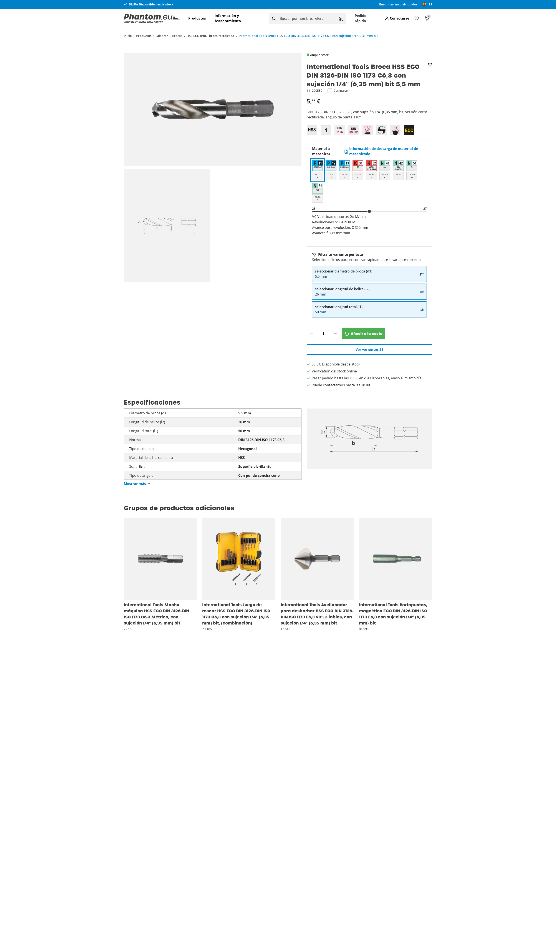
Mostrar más (135, 484)
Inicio (128, 36)
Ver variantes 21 (369, 349)
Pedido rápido (360, 18)
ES (430, 4)
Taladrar (162, 36)
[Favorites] (417, 18)
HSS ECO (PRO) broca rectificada (210, 36)
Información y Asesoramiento (228, 18)
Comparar (341, 90)
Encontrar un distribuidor (398, 4)
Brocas (177, 36)
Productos (197, 18)
